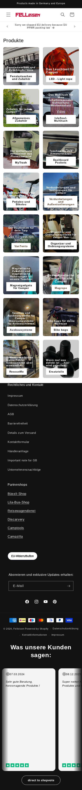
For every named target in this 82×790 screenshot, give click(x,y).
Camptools (16, 528)
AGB (11, 414)
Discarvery (16, 519)
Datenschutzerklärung (23, 405)
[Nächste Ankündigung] (75, 26)
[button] (8, 14)
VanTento (21, 246)
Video (61, 111)
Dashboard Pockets (61, 161)
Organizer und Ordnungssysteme (61, 245)
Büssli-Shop (17, 493)
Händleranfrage (18, 451)
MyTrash (21, 162)
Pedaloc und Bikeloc (21, 203)
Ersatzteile (56, 371)
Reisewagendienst (22, 510)
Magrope (61, 288)
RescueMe (16, 371)
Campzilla (15, 536)
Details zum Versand (22, 432)
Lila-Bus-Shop (18, 502)
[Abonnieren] (68, 586)
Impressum (15, 395)
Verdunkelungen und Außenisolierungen (60, 202)
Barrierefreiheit (18, 423)
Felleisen (18, 628)
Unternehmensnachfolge (24, 469)
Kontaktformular (18, 441)
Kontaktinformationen (34, 635)
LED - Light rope (60, 78)
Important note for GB (22, 460)
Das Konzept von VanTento (21, 238)
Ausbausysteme (21, 329)
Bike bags (61, 329)
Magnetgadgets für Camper (21, 287)
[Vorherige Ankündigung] (7, 26)
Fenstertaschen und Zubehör (21, 77)
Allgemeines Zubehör (21, 119)
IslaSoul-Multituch (61, 119)
